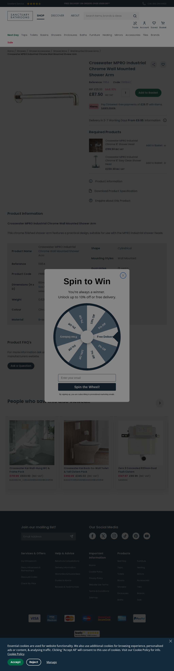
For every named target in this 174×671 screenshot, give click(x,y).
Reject (33, 662)
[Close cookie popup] (170, 641)
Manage (52, 662)
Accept (16, 662)
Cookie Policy (15, 654)
